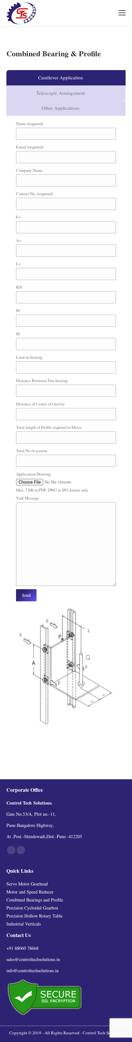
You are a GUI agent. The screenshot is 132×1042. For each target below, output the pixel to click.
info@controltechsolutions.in (32, 970)
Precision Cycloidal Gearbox (32, 908)
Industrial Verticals (23, 924)
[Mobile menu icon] (122, 12)
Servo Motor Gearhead (27, 884)
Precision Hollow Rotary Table (34, 916)
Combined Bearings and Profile (34, 900)
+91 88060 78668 (22, 948)
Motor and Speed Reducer (30, 892)
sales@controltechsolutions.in (33, 959)
